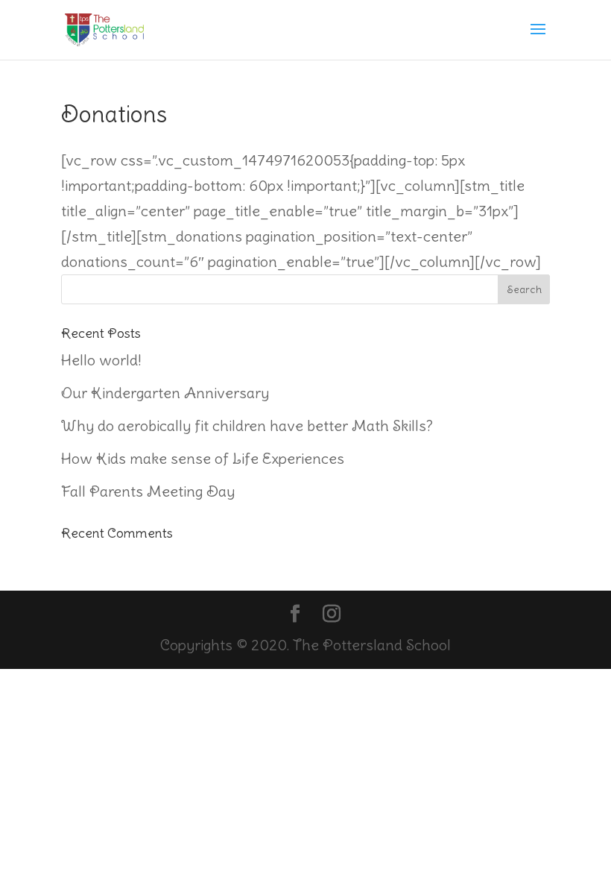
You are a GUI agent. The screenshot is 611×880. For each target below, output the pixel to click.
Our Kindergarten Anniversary (165, 392)
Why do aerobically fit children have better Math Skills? (247, 425)
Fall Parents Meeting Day (148, 491)
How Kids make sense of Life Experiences (202, 458)
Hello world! (101, 360)
